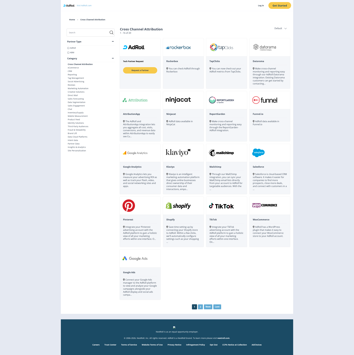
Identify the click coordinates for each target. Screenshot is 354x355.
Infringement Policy (195, 344)
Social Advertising (76, 81)
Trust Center (110, 344)
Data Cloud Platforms (77, 136)
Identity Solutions (76, 123)
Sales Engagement (76, 105)
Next (208, 306)
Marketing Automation (78, 88)
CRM (70, 71)
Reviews (71, 85)
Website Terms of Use (152, 344)
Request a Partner (140, 70)
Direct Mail (73, 95)
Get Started (280, 5)
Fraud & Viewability (77, 130)
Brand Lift (72, 133)
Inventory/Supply (76, 112)
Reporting (72, 74)
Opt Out (214, 344)
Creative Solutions (76, 92)
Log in (261, 5)
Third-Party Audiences (78, 126)
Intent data (73, 140)
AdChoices (257, 344)
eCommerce (73, 67)
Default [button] (278, 28)
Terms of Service (129, 344)
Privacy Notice (174, 344)
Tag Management (76, 78)
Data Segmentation (76, 102)
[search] (91, 32)
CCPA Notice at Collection (234, 344)
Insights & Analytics (77, 147)
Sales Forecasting (76, 98)
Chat (70, 109)
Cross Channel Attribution (80, 64)
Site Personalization (77, 150)
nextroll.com (223, 338)
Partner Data (74, 143)
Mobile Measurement (78, 116)
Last (217, 306)
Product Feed (74, 119)
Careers (96, 344)
